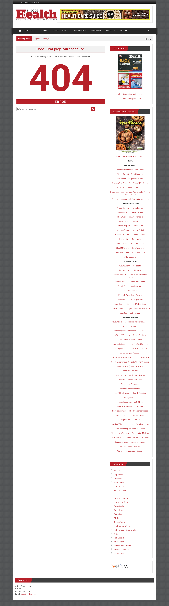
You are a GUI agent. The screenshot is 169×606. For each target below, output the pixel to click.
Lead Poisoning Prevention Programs (130, 429)
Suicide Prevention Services (138, 438)
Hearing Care (121, 415)
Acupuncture (117, 322)
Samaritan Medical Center (137, 304)
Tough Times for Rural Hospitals (130, 174)
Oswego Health (137, 300)
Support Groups (121, 442)
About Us (66, 30)
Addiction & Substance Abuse (136, 322)
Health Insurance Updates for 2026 (130, 179)
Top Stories (118, 475)
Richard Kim (124, 239)
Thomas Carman (122, 252)
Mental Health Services (120, 433)
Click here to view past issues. (130, 99)
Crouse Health (120, 282)
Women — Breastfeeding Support (130, 451)
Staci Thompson (137, 244)
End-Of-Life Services (122, 393)
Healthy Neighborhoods (138, 411)
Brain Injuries (118, 349)
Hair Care (139, 406)
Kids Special (119, 538)
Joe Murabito (124, 221)
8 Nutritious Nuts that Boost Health (130, 170)
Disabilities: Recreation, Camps (130, 380)
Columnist (43, 30)
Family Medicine (130, 398)
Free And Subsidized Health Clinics (130, 402)
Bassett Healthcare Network (130, 270)
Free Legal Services (124, 406)
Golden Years (119, 522)
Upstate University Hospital (130, 313)
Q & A (116, 534)
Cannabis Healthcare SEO (137, 349)
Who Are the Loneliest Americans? (130, 188)
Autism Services (139, 335)
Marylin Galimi (138, 230)
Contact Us (124, 30)
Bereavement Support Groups (130, 340)
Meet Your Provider (121, 550)
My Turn (117, 518)
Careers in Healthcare (122, 546)
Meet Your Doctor (121, 498)
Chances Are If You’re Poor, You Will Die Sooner (130, 183)
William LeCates (130, 257)
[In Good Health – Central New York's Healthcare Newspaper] (20, 31)
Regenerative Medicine (140, 433)
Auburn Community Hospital (130, 266)
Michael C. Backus (122, 235)
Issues (56, 30)
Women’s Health (120, 490)
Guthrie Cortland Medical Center (130, 286)
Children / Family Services (122, 357)
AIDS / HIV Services (122, 335)
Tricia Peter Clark (138, 252)
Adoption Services (130, 326)
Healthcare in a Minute (122, 526)
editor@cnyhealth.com (29, 594)
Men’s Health (119, 542)
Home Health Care (137, 415)
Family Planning (139, 393)
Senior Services (118, 438)
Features (29, 30)
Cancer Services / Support (130, 353)
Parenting (118, 514)
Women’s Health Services (130, 446)
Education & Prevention (130, 384)
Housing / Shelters (118, 424)
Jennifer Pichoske (136, 217)
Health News (119, 482)
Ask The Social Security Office (125, 530)
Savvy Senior (119, 506)
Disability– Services (130, 371)
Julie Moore (136, 221)
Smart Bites (118, 510)
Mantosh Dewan (123, 230)
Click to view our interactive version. (130, 94)
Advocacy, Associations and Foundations (130, 331)
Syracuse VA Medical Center (139, 308)
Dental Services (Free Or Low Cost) (130, 366)
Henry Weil (121, 217)
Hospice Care (125, 420)
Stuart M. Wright (122, 248)
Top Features (119, 486)
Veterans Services (138, 442)
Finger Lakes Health (137, 282)
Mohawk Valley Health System (130, 295)
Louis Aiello (138, 226)
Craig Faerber (138, 208)
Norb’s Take (118, 554)
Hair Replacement (119, 411)
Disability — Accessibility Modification (130, 375)
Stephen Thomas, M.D (42, 39)
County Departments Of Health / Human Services (130, 362)
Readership (96, 30)
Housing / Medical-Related (139, 424)
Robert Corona (122, 244)
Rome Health (118, 304)
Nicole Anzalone (139, 235)
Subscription (109, 30)
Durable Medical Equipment (130, 389)
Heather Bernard (137, 212)
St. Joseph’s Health (117, 308)
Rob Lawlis (136, 239)
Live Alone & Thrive (121, 502)
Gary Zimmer (122, 212)
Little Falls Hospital (130, 291)
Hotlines (137, 420)
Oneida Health (122, 300)
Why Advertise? (80, 30)
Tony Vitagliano (138, 248)
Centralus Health (120, 275)
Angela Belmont (123, 208)
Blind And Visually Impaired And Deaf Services (130, 344)
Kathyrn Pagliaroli (124, 226)
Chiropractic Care (142, 357)
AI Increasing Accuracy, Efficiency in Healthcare (130, 199)
